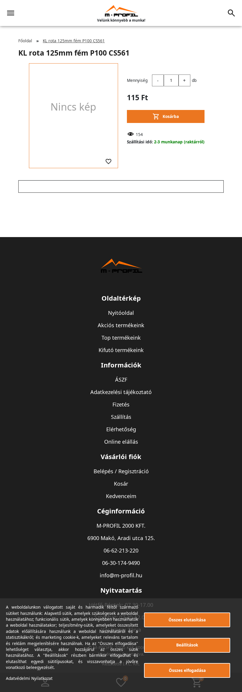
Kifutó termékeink (121, 350)
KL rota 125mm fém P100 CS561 (74, 40)
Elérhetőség (121, 429)
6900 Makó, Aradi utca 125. (121, 538)
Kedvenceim (121, 496)
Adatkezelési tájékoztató (121, 392)
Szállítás (121, 416)
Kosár (121, 483)
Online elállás (121, 441)
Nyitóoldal (121, 312)
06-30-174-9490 (121, 562)
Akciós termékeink (121, 325)
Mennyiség (137, 80)
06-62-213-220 (121, 550)
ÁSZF (121, 379)
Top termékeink (121, 337)
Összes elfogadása (187, 670)
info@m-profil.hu (121, 575)
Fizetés (121, 404)
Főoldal (25, 40)
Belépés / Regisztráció (121, 471)
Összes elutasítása (187, 620)
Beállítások (187, 645)
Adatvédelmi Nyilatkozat (29, 678)
